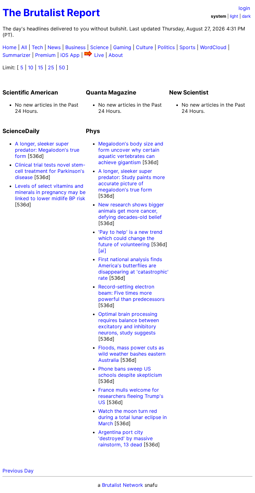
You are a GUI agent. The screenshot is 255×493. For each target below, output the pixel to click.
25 (51, 67)
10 (30, 67)
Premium (45, 55)
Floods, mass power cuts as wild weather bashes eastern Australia (131, 353)
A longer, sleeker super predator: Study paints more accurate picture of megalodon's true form (131, 180)
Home (9, 47)
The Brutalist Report (51, 13)
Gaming (122, 47)
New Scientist (188, 92)
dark (246, 16)
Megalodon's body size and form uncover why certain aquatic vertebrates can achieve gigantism (130, 153)
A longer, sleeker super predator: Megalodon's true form (47, 150)
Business (75, 47)
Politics (166, 47)
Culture (144, 47)
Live (99, 55)
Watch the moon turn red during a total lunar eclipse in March (132, 417)
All (24, 47)
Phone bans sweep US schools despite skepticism (130, 372)
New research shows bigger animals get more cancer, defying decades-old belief (131, 210)
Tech (37, 47)
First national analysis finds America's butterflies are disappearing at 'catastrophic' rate (133, 268)
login (244, 8)
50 (62, 67)
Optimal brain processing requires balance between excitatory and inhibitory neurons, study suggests (128, 323)
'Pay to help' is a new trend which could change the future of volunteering (130, 238)
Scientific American (30, 92)
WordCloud (213, 47)
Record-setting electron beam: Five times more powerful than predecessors (131, 292)
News (54, 47)
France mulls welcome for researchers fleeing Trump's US (130, 396)
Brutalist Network (122, 485)
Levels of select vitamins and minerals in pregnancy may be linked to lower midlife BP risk (50, 192)
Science (99, 47)
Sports (187, 47)
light (234, 16)
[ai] (102, 250)
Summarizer (16, 55)
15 (40, 67)
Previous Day (18, 471)
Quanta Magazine (111, 92)
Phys (93, 131)
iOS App (70, 55)
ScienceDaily (20, 131)
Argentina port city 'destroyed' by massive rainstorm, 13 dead (125, 438)
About (116, 55)
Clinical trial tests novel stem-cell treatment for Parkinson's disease (50, 171)
